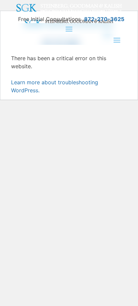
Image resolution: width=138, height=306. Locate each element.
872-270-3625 (104, 19)
